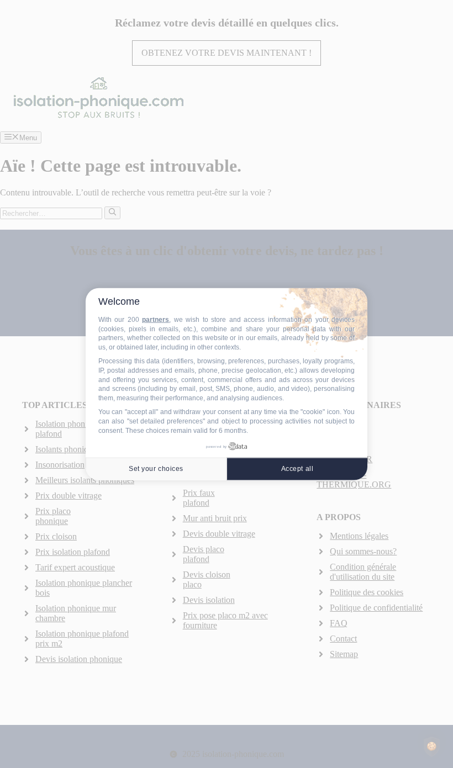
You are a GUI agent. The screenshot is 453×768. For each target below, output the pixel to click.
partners (155, 320)
